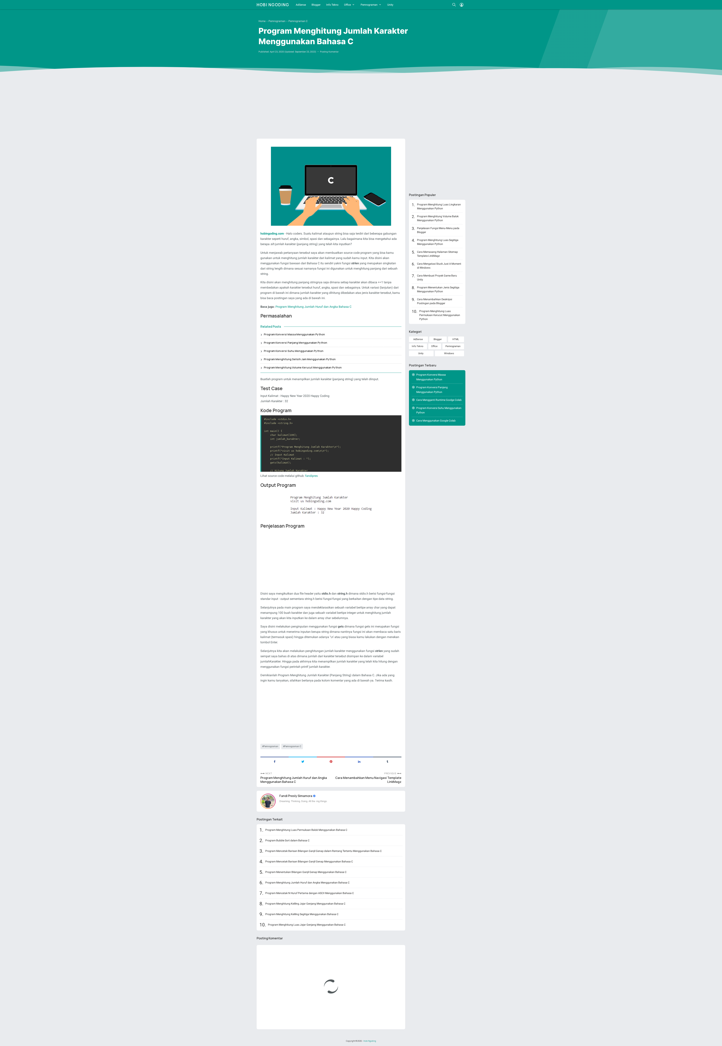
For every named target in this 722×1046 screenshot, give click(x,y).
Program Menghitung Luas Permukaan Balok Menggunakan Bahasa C (306, 829)
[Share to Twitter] (303, 761)
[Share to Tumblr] (387, 761)
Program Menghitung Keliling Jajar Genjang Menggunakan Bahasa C (305, 903)
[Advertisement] (361, 106)
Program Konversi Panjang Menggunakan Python (295, 342)
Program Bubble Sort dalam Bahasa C (287, 840)
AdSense (301, 4)
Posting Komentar (329, 51)
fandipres (311, 476)
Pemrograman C (292, 746)
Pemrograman (369, 4)
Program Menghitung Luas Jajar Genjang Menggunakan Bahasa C (307, 924)
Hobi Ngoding (273, 4)
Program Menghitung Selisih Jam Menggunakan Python (300, 359)
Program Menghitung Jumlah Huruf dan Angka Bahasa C (313, 306)
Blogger (316, 4)
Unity (390, 4)
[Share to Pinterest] (331, 761)
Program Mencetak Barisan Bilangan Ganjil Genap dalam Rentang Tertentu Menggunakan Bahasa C (323, 850)
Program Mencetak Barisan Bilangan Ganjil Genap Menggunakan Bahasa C (309, 861)
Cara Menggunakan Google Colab (436, 420)
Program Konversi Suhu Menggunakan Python (293, 351)
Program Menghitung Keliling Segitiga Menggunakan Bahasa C (301, 914)
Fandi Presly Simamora (296, 796)
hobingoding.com (272, 233)
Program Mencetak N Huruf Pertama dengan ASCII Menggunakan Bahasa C (309, 893)
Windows (449, 353)
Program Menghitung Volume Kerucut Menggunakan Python (303, 367)
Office (347, 4)
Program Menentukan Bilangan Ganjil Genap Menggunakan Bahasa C (306, 872)
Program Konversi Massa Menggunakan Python (294, 334)
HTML (455, 339)
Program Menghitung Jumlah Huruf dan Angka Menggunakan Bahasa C (293, 780)
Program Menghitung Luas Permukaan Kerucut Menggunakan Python (439, 315)
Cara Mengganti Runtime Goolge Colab (439, 399)
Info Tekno (332, 4)
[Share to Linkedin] (359, 761)
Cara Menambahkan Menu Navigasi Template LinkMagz (368, 780)
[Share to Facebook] (274, 761)
